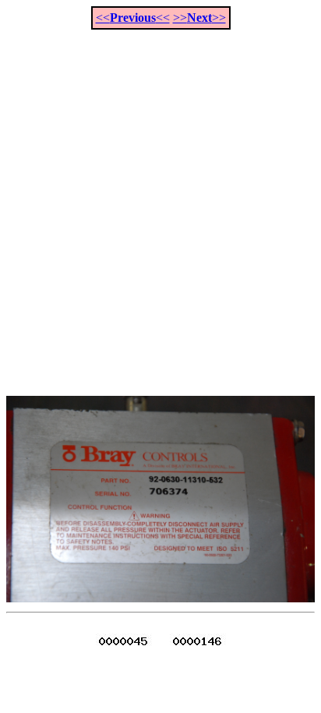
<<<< (133, 17)
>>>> (199, 17)
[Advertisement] (160, 204)
